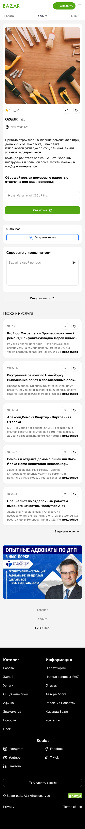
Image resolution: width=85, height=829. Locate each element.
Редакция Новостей (61, 703)
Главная (42, 610)
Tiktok (54, 757)
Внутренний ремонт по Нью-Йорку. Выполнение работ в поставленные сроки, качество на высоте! (42, 380)
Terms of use (72, 807)
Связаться (40, 210)
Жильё (8, 677)
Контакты (53, 720)
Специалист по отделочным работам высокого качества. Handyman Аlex (37, 503)
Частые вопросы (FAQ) (62, 677)
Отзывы (51, 685)
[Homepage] (11, 6)
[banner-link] (42, 572)
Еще (74, 16)
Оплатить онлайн (45, 782)
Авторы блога (56, 694)
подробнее (70, 352)
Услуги (42, 16)
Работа (9, 16)
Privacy (8, 807)
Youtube (15, 757)
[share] (66, 110)
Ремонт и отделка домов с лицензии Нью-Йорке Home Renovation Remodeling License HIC (41, 464)
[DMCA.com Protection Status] (75, 795)
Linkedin (15, 766)
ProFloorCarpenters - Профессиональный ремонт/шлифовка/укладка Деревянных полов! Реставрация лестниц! (41, 338)
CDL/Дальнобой (15, 694)
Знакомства (12, 711)
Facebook (57, 749)
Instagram (16, 749)
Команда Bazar (57, 711)
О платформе (56, 668)
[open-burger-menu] (79, 5)
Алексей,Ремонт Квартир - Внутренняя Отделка (39, 419)
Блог (6, 729)
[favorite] (77, 110)
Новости (9, 720)
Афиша (8, 703)
